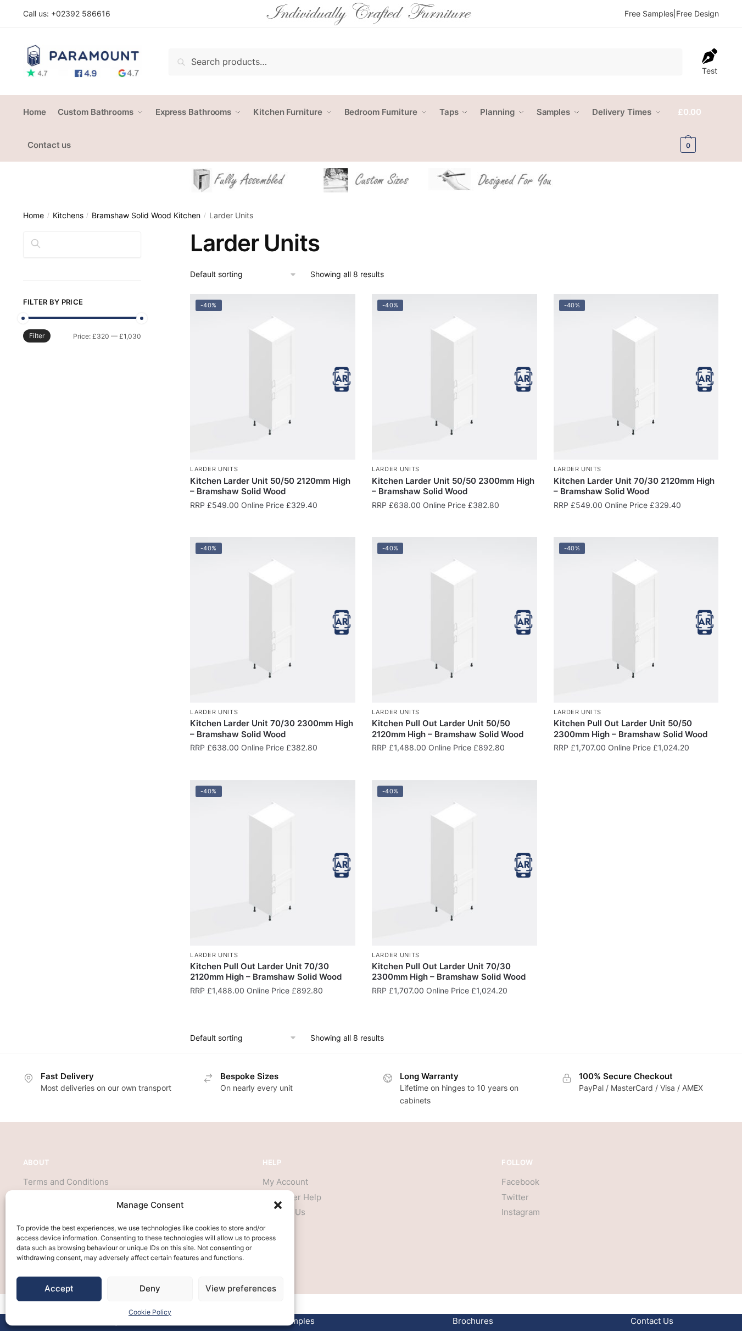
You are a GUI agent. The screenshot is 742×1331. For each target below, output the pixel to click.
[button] (277, 1205)
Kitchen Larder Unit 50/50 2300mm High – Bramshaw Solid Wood (453, 486)
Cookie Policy (150, 1312)
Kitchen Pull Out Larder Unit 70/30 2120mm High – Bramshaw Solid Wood (266, 971)
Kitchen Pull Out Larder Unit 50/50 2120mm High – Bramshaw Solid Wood (447, 728)
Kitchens (68, 215)
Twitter (515, 1197)
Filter (36, 336)
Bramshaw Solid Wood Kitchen (146, 215)
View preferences (240, 1288)
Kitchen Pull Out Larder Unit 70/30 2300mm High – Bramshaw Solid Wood (449, 971)
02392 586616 (83, 13)
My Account (285, 1182)
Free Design (697, 13)
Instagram (520, 1212)
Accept (59, 1288)
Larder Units (214, 469)
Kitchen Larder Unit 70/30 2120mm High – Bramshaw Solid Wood (634, 486)
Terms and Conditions (66, 1182)
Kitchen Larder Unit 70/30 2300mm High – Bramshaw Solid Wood (271, 728)
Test (709, 70)
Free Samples (648, 13)
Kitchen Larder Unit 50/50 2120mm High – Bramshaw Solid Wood (270, 486)
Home (33, 215)
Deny (150, 1288)
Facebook (520, 1182)
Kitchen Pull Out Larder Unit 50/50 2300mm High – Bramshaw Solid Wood (630, 728)
